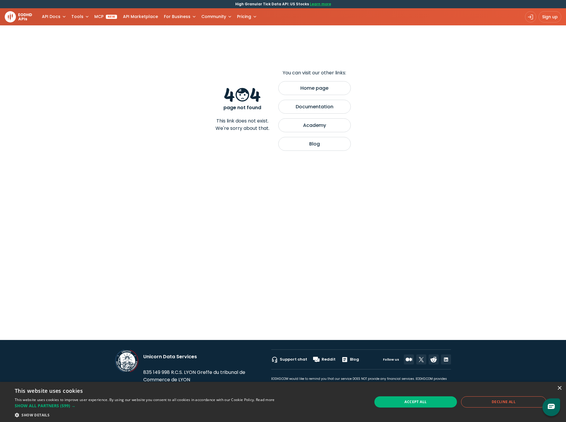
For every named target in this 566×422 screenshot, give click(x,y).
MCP (104, 16)
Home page (314, 88)
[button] (145, 405)
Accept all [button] (415, 401)
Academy (314, 125)
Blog (314, 143)
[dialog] (283, 402)
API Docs (51, 16)
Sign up (550, 17)
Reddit (328, 359)
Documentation (314, 106)
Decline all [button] (504, 401)
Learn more (320, 3)
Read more (265, 399)
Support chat (293, 359)
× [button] (559, 388)
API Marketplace (140, 16)
